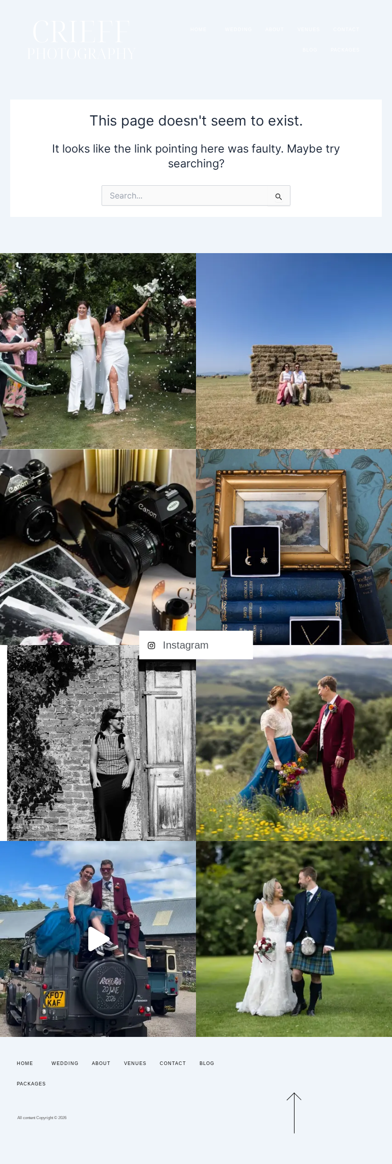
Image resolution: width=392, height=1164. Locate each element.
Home (198, 29)
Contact (346, 29)
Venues (309, 29)
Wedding (238, 29)
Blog (310, 50)
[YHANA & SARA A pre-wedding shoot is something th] (98, 743)
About (274, 29)
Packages (345, 50)
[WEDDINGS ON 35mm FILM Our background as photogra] (98, 547)
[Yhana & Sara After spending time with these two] (98, 351)
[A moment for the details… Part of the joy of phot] (294, 547)
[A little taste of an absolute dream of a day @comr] (98, 939)
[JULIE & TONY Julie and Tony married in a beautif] (294, 939)
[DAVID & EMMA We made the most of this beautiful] (294, 351)
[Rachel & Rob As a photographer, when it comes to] (294, 743)
